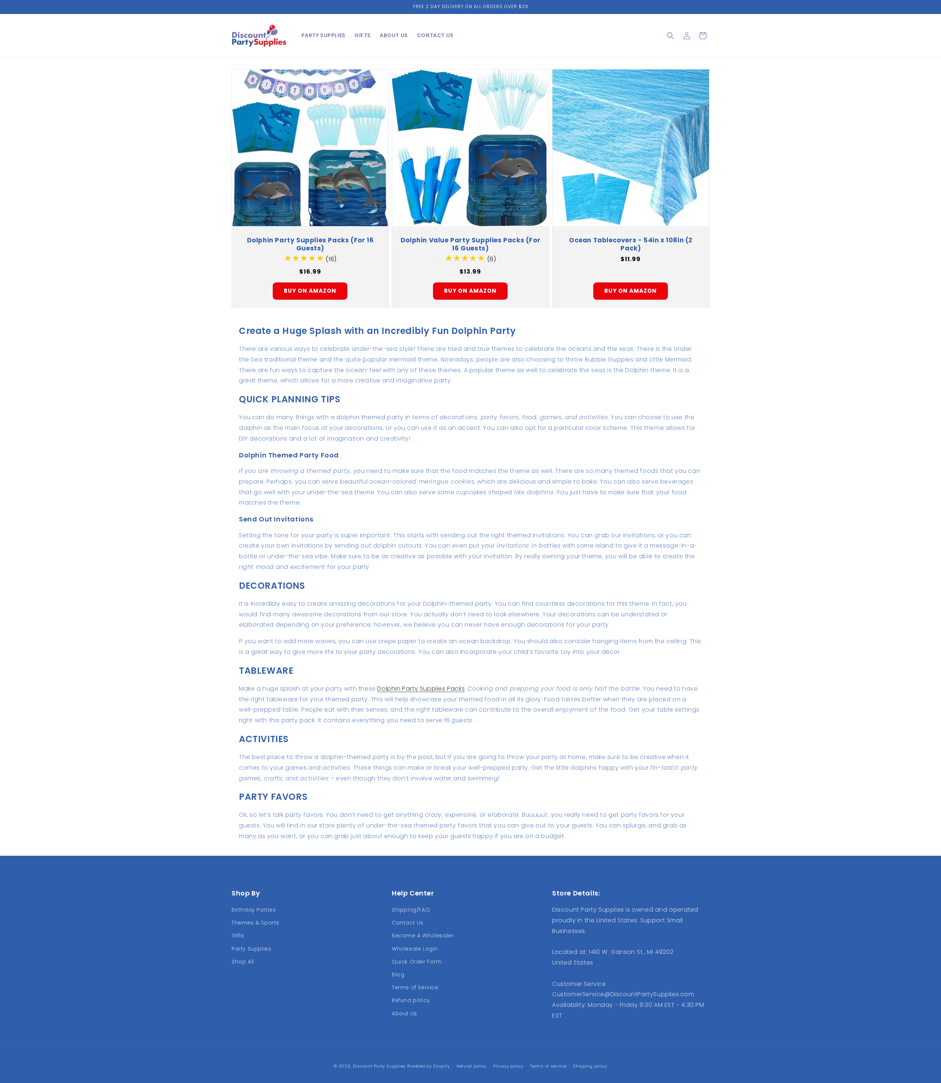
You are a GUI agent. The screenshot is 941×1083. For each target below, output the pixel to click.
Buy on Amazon (310, 291)
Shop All (243, 961)
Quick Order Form (417, 961)
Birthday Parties (254, 909)
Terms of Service (415, 987)
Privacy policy (508, 1066)
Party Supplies (251, 948)
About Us (404, 1013)
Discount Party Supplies (379, 1066)
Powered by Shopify (428, 1066)
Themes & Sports (255, 922)
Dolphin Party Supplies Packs (421, 688)
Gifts (238, 935)
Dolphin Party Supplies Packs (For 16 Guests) (310, 244)
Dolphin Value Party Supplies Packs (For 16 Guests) (470, 244)
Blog (398, 974)
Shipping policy (590, 1066)
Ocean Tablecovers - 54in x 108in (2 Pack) (631, 244)
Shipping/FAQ (411, 909)
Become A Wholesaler (423, 935)
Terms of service (548, 1066)
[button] (670, 36)
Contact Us (407, 922)
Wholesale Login (415, 948)
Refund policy (411, 1000)
